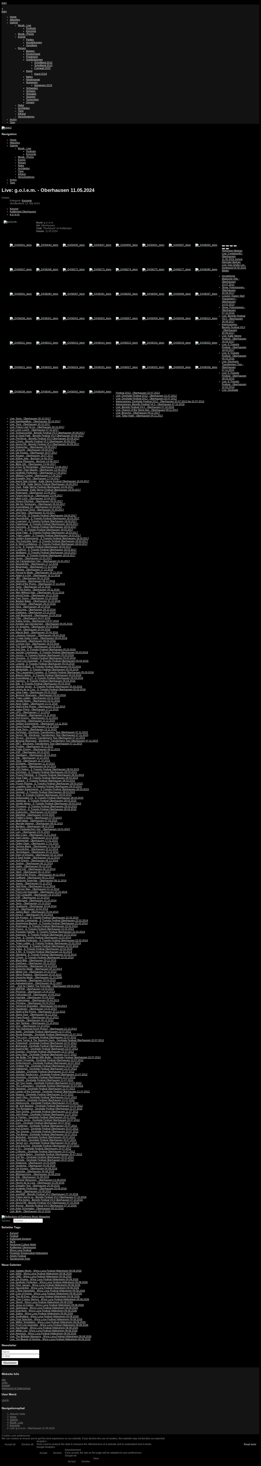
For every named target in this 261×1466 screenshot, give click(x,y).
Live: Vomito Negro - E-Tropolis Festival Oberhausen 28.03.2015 (45, 803)
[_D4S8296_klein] (180, 294)
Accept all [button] (10, 1444)
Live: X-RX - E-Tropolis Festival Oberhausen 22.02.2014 (41, 951)
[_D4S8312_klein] (47, 342)
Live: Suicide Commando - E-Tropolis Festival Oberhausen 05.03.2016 (49, 652)
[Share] (227, 245)
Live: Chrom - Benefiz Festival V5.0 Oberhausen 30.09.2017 (43, 441)
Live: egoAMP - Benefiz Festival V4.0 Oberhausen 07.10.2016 (44, 1194)
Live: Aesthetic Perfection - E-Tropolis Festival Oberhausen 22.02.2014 (49, 940)
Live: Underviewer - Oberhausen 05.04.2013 (34, 1000)
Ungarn (30, 102)
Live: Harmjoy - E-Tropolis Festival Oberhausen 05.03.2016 (42, 681)
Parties (30, 39)
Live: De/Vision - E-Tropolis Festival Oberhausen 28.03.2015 (43, 772)
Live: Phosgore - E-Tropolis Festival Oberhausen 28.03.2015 (43, 806)
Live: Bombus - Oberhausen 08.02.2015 (32, 826)
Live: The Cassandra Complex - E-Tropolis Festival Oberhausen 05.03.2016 (52, 672)
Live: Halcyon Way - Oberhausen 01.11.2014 (34, 889)
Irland (29, 71)
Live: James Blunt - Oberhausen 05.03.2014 (34, 912)
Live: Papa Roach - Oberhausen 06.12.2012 (34, 1017)
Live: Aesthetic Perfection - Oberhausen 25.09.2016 (38, 1188)
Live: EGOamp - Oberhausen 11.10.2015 (32, 763)
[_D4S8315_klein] (127, 342)
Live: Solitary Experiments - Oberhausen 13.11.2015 (38, 723)
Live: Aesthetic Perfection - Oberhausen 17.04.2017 (38, 472)
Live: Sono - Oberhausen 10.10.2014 (30, 903)
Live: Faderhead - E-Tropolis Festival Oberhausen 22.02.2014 (44, 946)
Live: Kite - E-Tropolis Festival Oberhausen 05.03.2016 (40, 683)
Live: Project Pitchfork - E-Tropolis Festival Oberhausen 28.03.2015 (47, 775)
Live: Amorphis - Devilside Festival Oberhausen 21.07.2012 (42, 1077)
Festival (14, 1236)
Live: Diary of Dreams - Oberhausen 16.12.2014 (36, 854)
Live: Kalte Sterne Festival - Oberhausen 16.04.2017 (234, 338)
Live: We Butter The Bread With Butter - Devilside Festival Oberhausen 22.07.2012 (55, 1057)
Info (4, 1379)
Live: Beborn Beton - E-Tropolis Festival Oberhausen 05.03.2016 (45, 675)
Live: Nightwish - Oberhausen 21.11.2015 (33, 715)
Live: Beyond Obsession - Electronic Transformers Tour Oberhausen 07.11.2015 (54, 740)
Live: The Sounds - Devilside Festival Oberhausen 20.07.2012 (44, 1131)
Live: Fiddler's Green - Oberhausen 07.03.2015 (36, 817)
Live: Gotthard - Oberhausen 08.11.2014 (32, 877)
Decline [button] (57, 1453)
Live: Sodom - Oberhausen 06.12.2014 (31, 863)
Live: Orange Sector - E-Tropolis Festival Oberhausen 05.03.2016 (46, 686)
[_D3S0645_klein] (74, 245)
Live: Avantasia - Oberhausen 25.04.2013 (33, 980)
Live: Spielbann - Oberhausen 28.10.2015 (33, 755)
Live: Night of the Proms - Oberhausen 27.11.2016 (37, 584)
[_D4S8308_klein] (153, 318)
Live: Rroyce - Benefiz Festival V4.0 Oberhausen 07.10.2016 (43, 1205)
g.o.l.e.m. (15, 214)
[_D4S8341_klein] (47, 391)
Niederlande (33, 79)
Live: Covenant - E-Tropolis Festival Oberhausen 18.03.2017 (43, 521)
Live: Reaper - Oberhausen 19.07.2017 (31, 455)
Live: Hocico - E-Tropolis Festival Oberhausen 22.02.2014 (42, 929)
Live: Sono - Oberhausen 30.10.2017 (30, 418)
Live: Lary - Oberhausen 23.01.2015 (30, 832)
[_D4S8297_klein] (206, 294)
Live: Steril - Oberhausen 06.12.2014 (30, 872)
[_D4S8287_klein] (74, 294)
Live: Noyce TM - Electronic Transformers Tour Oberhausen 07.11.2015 (49, 735)
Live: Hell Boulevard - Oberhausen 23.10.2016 (35, 615)
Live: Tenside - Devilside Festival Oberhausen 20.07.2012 (42, 1160)
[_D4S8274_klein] (127, 269)
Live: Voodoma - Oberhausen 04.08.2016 (32, 1165)
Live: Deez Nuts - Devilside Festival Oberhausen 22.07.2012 (43, 1054)
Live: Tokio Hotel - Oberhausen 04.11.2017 (139, 415)
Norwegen (32, 82)
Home (13, 16)
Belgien (30, 51)
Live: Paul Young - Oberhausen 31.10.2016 (34, 598)
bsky (4, 3)
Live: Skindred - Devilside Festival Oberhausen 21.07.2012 (42, 1088)
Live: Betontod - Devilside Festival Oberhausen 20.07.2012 (42, 1137)
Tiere (21, 111)
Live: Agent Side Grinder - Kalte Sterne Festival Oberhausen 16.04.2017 (49, 481)
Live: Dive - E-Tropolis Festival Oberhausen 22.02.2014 (40, 937)
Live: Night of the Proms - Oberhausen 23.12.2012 (37, 1011)
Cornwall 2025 (42, 68)
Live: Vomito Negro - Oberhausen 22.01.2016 (35, 700)
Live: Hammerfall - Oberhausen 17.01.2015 (34, 840)
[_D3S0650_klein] (127, 245)
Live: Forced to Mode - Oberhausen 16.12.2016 (36, 572)
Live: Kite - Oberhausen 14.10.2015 (29, 758)
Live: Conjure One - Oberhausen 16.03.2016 (34, 643)
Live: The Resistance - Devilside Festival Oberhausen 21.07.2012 (46, 1108)
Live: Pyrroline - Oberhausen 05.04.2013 (32, 1003)
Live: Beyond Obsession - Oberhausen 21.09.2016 (38, 1180)
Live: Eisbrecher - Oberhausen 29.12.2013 (33, 966)
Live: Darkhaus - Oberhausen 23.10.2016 (33, 612)
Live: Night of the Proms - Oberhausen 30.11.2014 (37, 874)
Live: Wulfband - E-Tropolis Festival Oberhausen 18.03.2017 (43, 552)
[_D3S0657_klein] (180, 245)
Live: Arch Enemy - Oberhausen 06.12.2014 (34, 860)
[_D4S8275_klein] (153, 269)
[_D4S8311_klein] (21, 342)
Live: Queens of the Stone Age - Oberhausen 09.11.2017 (147, 410)
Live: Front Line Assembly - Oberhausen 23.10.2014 (38, 892)
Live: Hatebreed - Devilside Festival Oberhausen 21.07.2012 (43, 1068)
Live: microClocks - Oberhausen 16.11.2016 (34, 595)
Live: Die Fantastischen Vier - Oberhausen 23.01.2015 (40, 829)
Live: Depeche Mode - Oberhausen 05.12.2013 (36, 969)
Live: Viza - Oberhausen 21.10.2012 (30, 1026)
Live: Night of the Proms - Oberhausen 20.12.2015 (37, 706)
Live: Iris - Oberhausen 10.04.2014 (29, 909)
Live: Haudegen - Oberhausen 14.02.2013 (33, 1008)
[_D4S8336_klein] (206, 367)
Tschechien (32, 99)
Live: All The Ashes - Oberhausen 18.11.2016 (35, 589)
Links (5, 1382)
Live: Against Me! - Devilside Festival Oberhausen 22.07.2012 (44, 1048)
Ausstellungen (34, 42)
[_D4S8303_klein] (100, 318)
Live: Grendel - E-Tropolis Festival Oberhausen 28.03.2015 (42, 792)
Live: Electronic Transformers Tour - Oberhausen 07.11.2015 (232, 366)
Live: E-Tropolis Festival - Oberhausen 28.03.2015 (234, 376)
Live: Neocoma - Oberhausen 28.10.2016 (33, 609)
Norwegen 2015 (43, 85)
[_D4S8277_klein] (180, 269)
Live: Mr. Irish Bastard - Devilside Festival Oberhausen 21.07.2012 (46, 1105)
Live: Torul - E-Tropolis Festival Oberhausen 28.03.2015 (41, 795)
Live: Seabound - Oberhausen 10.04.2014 (33, 906)
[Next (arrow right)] (227, 248)
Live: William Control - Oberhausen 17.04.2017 (36, 475)
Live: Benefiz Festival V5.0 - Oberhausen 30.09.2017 (233, 319)
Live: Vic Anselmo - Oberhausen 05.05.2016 (34, 626)
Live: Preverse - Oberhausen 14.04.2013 (32, 991)
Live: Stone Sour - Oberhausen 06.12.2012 (33, 1014)
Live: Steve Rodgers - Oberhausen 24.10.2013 (35, 974)
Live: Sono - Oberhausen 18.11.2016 (30, 586)
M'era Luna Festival (20, 1250)
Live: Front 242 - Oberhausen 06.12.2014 (32, 869)
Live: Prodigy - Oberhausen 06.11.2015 (31, 746)
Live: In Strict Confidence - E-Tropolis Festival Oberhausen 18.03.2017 (49, 544)
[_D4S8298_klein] (21, 318)
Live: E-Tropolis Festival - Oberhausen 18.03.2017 (234, 347)
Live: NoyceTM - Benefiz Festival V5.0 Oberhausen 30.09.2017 (44, 444)
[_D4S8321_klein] (21, 367)
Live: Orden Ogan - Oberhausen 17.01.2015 (34, 843)
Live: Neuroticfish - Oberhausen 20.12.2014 (34, 849)
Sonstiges (31, 45)
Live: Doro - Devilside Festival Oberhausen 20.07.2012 (40, 1123)
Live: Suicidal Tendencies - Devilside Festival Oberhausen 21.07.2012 (48, 1074)
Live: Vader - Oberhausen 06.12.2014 (30, 866)
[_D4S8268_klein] (47, 269)
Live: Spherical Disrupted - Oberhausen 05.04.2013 (38, 1006)
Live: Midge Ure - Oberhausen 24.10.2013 (33, 971)
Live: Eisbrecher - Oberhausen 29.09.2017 (33, 447)
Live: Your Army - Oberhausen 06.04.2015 (33, 766)
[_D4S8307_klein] (127, 318)
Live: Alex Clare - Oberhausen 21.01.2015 (33, 835)
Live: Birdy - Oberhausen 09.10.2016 (30, 1211)
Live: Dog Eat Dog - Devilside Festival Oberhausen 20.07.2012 (44, 1145)
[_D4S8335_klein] (180, 367)
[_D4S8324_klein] (74, 367)
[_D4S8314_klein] (100, 342)
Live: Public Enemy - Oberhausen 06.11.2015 (35, 749)
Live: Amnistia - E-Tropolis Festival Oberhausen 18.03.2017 (42, 555)
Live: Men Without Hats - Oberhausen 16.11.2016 (37, 592)
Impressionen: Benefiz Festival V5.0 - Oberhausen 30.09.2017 (233, 328)
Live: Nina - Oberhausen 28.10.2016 (30, 606)
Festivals (31, 28)
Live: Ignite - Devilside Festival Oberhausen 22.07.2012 (40, 1031)
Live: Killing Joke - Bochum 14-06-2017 (31, 458)
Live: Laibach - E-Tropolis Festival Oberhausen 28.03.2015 (42, 780)
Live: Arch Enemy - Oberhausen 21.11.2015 (34, 718)
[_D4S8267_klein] (21, 269)
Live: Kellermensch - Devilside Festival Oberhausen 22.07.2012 (45, 1063)
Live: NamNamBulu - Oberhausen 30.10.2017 (35, 421)
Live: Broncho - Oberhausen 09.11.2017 (138, 412)
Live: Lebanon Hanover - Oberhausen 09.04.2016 (37, 635)
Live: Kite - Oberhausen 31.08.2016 (29, 1177)
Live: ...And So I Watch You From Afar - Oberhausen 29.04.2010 (45, 986)
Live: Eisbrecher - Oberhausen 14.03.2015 (33, 812)
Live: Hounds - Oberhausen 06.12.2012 (32, 1020)
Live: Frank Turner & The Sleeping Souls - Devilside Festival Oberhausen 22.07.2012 (57, 1040)
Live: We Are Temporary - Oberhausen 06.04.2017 (37, 504)
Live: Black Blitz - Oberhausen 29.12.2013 (33, 960)
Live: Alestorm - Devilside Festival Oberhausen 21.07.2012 (42, 1100)
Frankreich (32, 56)
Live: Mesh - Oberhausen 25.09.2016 (30, 1191)
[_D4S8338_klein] (21, 391)
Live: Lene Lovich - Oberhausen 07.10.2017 (34, 430)
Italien (29, 76)
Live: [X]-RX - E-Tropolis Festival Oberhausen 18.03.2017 (41, 529)
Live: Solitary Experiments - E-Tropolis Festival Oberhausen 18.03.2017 (49, 538)
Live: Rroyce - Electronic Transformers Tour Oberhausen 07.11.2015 (47, 738)
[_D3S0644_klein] (47, 245)
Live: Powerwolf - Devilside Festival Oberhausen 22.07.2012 (43, 1043)
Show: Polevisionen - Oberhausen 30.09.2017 (233, 290)
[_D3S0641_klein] (21, 245)
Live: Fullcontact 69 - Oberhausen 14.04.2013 (35, 994)
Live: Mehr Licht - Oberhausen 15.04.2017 (33, 498)
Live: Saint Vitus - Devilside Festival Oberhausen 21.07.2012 (43, 1097)
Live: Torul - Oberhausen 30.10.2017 (30, 424)
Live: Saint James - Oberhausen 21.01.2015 (34, 837)
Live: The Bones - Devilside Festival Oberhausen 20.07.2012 (43, 1134)
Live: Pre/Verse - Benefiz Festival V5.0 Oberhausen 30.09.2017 (45, 438)
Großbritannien (34, 59)
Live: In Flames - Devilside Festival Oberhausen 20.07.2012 (43, 1117)
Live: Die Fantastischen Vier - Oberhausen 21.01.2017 (40, 561)
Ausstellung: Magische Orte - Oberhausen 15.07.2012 (230, 280)
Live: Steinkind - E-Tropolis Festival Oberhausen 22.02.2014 (43, 954)
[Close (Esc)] (223, 245)
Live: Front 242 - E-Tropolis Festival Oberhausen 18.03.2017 (43, 515)
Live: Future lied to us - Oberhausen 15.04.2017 (36, 495)
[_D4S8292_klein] (127, 294)
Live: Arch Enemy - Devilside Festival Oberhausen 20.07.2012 (44, 1128)
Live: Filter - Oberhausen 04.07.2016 (30, 618)
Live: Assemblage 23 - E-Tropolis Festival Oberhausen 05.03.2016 (46, 678)
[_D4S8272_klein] (74, 269)
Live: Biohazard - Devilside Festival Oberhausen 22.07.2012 (43, 1046)
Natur (21, 105)
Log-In (5, 1400)
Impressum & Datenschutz (16, 1388)
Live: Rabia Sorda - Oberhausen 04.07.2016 (34, 621)
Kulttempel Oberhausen (23, 211)
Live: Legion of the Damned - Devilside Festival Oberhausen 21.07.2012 (50, 1091)
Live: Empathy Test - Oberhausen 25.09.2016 (35, 1185)
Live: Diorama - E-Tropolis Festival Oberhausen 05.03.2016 (43, 658)
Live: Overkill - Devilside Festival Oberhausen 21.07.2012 (41, 1080)
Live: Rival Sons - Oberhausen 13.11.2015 (33, 729)
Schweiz (30, 91)
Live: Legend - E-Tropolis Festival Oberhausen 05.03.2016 (42, 663)
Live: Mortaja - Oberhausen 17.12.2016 (31, 569)
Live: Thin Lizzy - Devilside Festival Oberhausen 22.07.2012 (43, 1037)
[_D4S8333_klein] (153, 367)
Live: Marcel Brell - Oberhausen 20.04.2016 (34, 632)
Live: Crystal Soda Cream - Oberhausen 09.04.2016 (38, 638)
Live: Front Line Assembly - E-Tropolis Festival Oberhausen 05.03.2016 (49, 661)
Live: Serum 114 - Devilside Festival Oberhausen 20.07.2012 (43, 1143)
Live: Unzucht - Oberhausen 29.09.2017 (32, 450)
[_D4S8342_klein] (74, 391)
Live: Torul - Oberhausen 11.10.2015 (30, 760)
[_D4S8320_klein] (206, 342)
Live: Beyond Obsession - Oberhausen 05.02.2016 (38, 695)
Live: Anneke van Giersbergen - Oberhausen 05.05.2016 (41, 623)
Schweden (32, 88)
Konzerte (31, 31)
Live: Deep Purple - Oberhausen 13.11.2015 (34, 726)
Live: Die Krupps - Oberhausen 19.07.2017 (33, 452)
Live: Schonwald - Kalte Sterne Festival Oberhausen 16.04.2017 (45, 489)
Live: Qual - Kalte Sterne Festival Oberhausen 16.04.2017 (42, 487)
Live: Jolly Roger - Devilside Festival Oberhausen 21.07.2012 (44, 1114)
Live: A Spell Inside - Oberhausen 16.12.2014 (35, 857)
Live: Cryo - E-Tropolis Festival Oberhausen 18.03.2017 (40, 546)
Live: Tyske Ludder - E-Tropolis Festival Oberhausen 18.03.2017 (45, 535)
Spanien (30, 96)
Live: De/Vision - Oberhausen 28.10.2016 (33, 604)
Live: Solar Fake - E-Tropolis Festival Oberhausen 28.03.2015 (44, 777)
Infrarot (22, 113)
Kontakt (6, 1385)
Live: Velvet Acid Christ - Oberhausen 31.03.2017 (37, 509)
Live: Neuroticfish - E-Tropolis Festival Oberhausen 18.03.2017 (44, 518)
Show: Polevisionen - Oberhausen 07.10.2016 (233, 310)
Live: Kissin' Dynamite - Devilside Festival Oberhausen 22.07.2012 (46, 1060)
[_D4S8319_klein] (180, 342)
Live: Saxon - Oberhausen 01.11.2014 (31, 883)
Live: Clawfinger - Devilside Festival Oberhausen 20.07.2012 (43, 1125)
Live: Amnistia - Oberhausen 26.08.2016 (32, 1171)
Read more (250, 1444)
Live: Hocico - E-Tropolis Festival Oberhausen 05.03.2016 (42, 655)
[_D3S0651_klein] (153, 245)
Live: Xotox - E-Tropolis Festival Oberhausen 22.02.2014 (41, 949)
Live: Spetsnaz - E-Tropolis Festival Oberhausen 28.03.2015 (43, 800)
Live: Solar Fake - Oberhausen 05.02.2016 (33, 692)
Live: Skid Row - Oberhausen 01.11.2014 (32, 886)
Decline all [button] (27, 1444)
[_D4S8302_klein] (74, 318)
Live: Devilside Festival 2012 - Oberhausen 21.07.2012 (146, 395)
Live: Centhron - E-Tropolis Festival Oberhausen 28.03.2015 (43, 809)
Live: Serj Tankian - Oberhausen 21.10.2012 (34, 1023)
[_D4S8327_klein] (127, 367)
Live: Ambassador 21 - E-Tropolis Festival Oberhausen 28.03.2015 (46, 797)
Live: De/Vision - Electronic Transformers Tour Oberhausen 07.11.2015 (49, 732)
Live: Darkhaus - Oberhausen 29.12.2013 (33, 963)
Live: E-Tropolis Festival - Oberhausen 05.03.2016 (234, 356)
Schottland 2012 (43, 62)
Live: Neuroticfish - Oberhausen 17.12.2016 (34, 564)
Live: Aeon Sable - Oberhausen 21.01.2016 (34, 703)
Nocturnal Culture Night (23, 1244)
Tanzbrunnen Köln (20, 1258)
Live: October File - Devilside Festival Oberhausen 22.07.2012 (44, 1066)
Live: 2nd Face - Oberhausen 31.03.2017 (32, 512)
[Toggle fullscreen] (231, 245)
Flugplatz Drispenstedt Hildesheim (29, 1253)
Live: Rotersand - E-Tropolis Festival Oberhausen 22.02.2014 (44, 926)
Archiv (13, 119)
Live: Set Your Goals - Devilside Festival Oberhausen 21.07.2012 (46, 1083)
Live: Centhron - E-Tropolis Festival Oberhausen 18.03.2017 (43, 549)
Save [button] (96, 1458)
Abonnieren (10, 1362)
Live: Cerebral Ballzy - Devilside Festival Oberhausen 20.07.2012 (46, 1154)
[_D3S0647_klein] (100, 245)
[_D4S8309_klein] (180, 318)
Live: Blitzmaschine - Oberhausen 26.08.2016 (35, 1174)
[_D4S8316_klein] (153, 342)
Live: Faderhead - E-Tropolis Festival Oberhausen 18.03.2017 (44, 524)
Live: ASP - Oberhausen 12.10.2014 (30, 897)
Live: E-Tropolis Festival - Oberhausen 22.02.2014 (234, 384)
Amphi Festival (18, 1256)
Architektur (24, 108)
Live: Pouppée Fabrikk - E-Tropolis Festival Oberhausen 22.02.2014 (47, 931)
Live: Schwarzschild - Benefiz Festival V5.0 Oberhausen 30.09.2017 (47, 432)
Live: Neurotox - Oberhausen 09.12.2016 (32, 581)
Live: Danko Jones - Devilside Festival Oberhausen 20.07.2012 (45, 1120)
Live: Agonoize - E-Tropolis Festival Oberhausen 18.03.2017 (43, 527)
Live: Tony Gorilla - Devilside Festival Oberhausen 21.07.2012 (44, 1111)
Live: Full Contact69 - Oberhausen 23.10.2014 (35, 894)
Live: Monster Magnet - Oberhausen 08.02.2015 (36, 823)
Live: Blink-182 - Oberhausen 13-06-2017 (33, 464)
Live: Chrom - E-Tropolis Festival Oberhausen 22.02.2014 (42, 957)
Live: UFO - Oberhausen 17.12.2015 (30, 712)
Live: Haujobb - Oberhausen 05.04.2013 (32, 997)
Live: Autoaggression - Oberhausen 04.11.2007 (36, 983)
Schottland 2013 (43, 65)
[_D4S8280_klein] (206, 269)
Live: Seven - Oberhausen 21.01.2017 (31, 558)
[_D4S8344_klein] (100, 391)
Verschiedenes (26, 116)
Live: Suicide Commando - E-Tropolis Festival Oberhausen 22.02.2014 (49, 920)
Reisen (22, 48)
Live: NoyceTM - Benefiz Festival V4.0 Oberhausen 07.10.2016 (44, 1202)
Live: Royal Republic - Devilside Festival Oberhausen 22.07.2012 (46, 1034)
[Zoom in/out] (235, 245)
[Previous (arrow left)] (223, 248)
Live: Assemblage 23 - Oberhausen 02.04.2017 (36, 507)
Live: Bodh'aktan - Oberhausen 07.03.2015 (33, 820)
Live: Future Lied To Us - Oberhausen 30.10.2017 (37, 427)
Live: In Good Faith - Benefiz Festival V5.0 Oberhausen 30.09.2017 (47, 435)
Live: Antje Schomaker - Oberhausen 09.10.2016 (37, 1208)
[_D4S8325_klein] (100, 367)
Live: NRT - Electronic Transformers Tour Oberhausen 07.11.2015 (46, 743)
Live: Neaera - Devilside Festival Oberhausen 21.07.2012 (41, 1094)
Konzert (14, 208)
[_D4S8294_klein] (153, 294)
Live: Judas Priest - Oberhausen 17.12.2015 (34, 709)
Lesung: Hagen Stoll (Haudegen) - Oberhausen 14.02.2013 (233, 300)
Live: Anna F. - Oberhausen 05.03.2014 (31, 914)
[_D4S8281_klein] (21, 294)
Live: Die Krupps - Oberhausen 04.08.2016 (33, 1168)
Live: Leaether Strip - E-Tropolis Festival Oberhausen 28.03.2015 (46, 786)
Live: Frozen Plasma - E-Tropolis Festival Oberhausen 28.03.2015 (46, 783)
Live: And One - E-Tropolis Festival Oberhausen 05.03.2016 (43, 649)
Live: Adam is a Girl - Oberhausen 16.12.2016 (35, 575)
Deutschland (33, 54)
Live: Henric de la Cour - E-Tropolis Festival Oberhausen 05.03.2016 (48, 689)
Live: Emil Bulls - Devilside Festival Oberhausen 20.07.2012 (43, 1140)
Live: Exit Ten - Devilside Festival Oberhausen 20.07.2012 (42, 1157)
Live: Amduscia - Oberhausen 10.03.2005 (33, 1162)
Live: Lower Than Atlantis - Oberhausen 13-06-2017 (38, 470)
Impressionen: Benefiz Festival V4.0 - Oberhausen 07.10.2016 (150, 404)
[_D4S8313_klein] (74, 342)
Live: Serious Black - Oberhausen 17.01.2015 (35, 846)
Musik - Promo (26, 34)
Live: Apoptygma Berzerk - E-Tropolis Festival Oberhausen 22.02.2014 (49, 923)
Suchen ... (7, 1220)
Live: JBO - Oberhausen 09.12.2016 (30, 578)
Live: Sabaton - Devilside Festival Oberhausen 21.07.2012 (42, 1071)
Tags (12, 122)
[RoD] (26, 1216)
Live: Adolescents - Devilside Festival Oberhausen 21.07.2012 (44, 1103)
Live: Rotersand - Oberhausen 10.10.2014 (33, 900)
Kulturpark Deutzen (20, 1238)
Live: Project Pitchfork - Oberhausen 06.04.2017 (36, 501)
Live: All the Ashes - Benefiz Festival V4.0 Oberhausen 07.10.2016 (46, 1200)
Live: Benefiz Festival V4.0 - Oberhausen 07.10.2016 (145, 407)
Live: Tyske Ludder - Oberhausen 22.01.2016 (35, 698)
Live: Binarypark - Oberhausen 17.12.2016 (33, 566)
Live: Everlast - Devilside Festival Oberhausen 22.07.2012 (42, 1051)
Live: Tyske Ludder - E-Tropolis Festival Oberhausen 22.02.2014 (45, 943)
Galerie (14, 22)
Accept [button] (43, 1453)
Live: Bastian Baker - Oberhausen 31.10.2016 (35, 601)
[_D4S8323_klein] (47, 367)
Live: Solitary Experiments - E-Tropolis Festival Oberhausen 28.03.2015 (49, 789)
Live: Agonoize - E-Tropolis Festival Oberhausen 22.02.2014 (43, 934)
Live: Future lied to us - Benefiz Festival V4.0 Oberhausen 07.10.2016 (48, 1197)
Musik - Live (24, 25)
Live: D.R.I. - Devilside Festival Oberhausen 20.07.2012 (40, 1148)
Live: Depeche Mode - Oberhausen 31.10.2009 (36, 977)
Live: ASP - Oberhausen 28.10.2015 (30, 752)
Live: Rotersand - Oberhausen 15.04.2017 (33, 492)
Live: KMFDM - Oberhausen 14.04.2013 (32, 989)
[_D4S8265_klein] (206, 245)
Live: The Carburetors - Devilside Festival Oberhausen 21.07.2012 (46, 1085)
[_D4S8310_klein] (206, 318)
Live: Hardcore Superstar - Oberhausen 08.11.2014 (38, 880)
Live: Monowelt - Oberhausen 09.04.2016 (33, 641)
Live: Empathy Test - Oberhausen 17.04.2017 (35, 478)
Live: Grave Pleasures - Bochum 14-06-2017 (34, 461)
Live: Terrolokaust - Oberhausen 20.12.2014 (34, 852)
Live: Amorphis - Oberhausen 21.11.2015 (32, 720)
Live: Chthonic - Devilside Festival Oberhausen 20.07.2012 (42, 1151)
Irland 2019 (40, 74)
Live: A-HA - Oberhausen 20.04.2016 (30, 629)
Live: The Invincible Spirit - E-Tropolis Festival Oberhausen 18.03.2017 (49, 541)
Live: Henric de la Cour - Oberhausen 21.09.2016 (37, 1182)
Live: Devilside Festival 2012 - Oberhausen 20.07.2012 (146, 398)
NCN (12, 1241)
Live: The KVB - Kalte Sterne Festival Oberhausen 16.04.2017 (44, 484)
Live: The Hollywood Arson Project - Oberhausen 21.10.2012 (43, 1028)
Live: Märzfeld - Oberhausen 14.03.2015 (32, 815)
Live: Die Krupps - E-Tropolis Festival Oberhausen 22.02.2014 (44, 917)
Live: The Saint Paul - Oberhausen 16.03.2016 (35, 646)
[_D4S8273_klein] (100, 269)
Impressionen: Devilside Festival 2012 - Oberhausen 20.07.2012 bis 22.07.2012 (160, 401)
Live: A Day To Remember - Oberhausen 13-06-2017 (39, 467)
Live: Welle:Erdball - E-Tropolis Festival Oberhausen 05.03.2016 (45, 666)
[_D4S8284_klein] (47, 294)
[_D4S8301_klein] (47, 318)
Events (21, 36)
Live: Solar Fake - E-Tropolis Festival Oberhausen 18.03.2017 (44, 532)
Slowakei (31, 93)
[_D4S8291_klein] (100, 294)
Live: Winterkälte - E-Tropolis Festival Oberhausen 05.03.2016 (44, 669)
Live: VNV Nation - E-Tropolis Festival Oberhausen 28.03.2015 (44, 769)
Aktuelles (15, 19)
